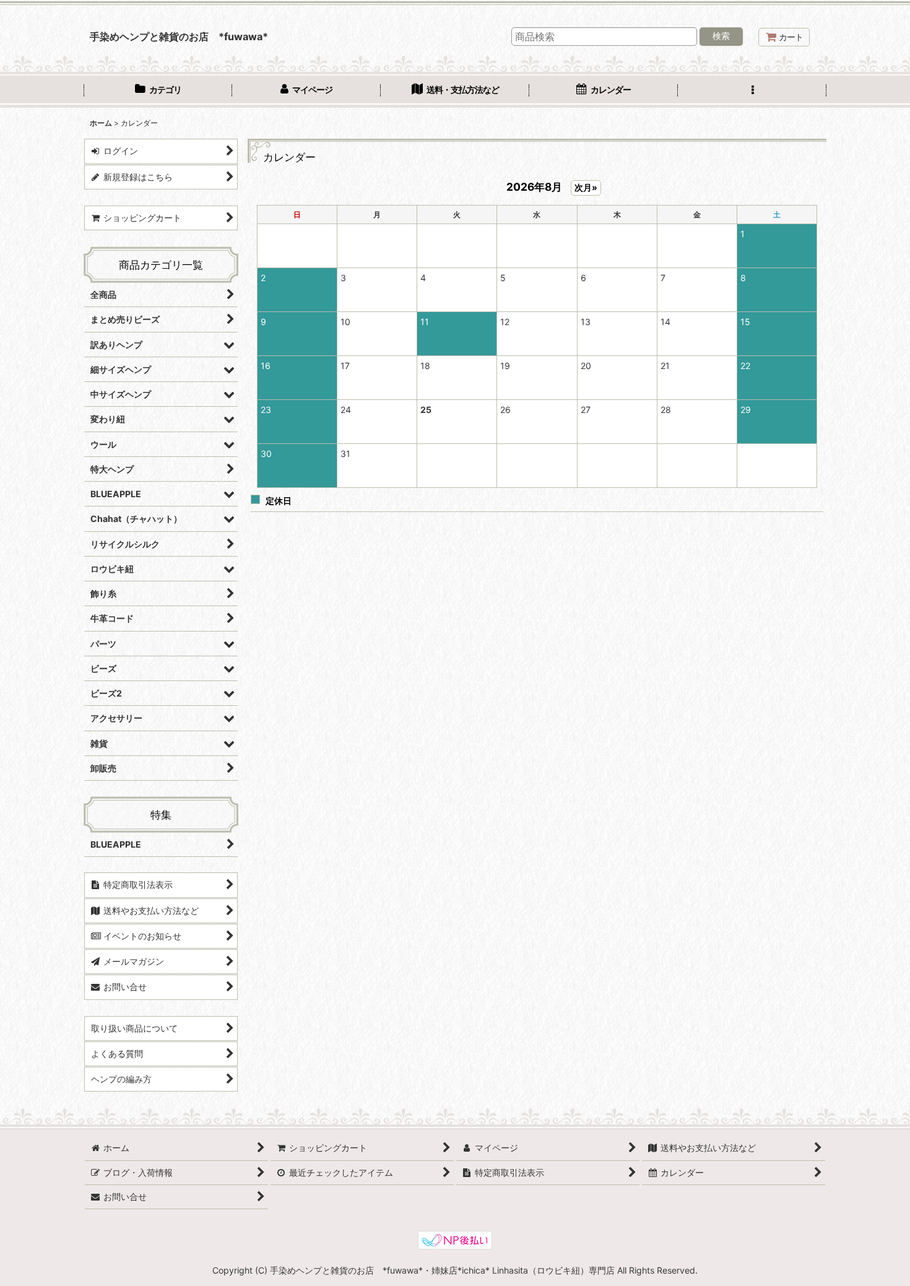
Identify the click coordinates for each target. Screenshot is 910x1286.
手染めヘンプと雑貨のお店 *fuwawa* (179, 36)
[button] (752, 91)
